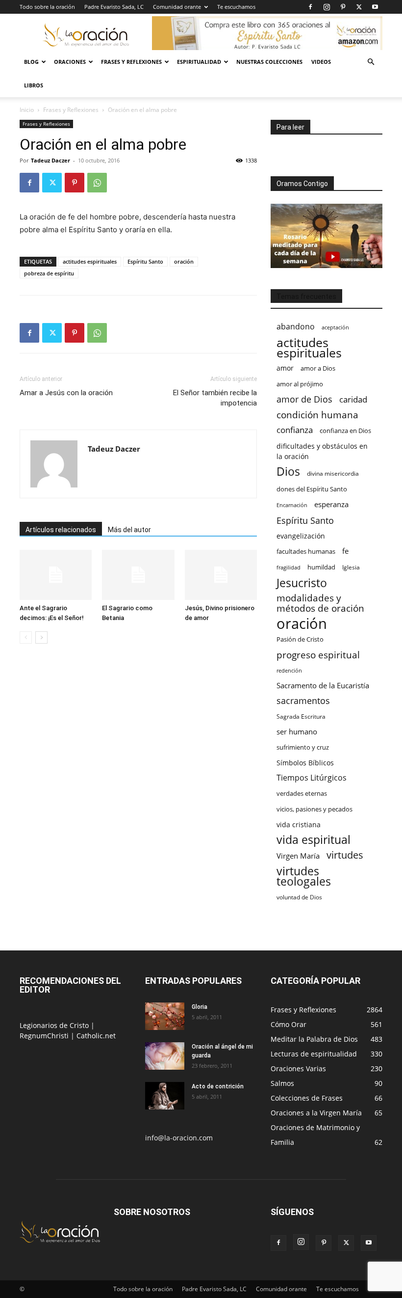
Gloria (199, 1006)
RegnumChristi (45, 1035)
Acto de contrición (218, 1086)
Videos (321, 61)
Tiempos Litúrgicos (311, 778)
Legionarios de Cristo (55, 1025)
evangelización (300, 536)
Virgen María (298, 856)
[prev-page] (26, 637)
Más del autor (129, 530)
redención (289, 670)
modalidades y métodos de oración (320, 603)
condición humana (317, 414)
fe (345, 551)
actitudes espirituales (90, 261)
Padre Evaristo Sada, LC (114, 6)
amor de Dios (304, 399)
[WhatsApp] (97, 182)
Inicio (27, 110)
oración (184, 261)
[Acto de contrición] (164, 1095)
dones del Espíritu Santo (311, 489)
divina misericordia (333, 473)
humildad (321, 567)
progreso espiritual (318, 654)
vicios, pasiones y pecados (314, 809)
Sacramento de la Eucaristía (322, 685)
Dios (288, 471)
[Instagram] (326, 7)
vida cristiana (298, 824)
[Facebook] (310, 7)
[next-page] (41, 637)
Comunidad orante (177, 6)
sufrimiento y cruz (302, 747)
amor (285, 368)
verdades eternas (301, 793)
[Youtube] (375, 7)
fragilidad (288, 567)
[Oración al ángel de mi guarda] (164, 1056)
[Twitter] (359, 7)
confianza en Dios (345, 430)
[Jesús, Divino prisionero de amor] (221, 574)
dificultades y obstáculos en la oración (322, 451)
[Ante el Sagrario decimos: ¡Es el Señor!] (56, 574)
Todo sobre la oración (47, 6)
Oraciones (70, 61)
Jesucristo (301, 583)
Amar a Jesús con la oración (66, 392)
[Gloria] (164, 1016)
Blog (31, 61)
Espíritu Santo (145, 261)
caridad (353, 399)
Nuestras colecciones (269, 61)
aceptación (335, 327)
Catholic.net (96, 1035)
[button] (370, 62)
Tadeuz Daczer (50, 160)
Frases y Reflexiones (131, 61)
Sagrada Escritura (301, 716)
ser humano (296, 732)
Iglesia (351, 567)
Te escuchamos (236, 6)
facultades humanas (305, 551)
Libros (33, 85)
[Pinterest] (342, 7)
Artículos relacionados (60, 530)
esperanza (331, 504)
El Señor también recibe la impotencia (215, 397)
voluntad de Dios (299, 897)
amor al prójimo (299, 383)
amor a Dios (318, 368)
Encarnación (291, 505)
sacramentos (303, 701)
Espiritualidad (199, 61)
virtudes (345, 855)
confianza (294, 430)
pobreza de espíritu (49, 273)
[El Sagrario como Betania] (138, 574)
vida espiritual (313, 840)
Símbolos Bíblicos (305, 762)
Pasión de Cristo (300, 639)
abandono (295, 327)
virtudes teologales (303, 876)
